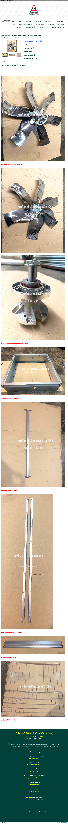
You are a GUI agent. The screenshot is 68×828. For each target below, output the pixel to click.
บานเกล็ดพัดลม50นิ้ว (28, 37)
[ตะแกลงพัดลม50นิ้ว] (19, 54)
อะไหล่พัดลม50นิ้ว (12, 37)
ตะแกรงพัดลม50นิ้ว (37, 37)
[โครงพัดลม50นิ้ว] (5, 54)
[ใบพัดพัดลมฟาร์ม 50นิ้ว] (12, 45)
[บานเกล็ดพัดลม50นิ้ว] (12, 54)
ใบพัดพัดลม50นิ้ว (20, 37)
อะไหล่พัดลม (5, 37)
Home (2, 32)
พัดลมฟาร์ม (6, 32)
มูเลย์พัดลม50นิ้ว (45, 37)
